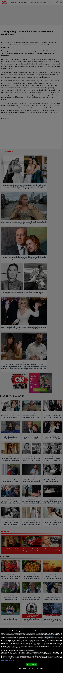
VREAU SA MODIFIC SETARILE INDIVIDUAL (31, 668)
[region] (31, 650)
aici (25, 643)
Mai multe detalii (49, 636)
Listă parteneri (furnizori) (7, 660)
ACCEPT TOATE (31, 664)
